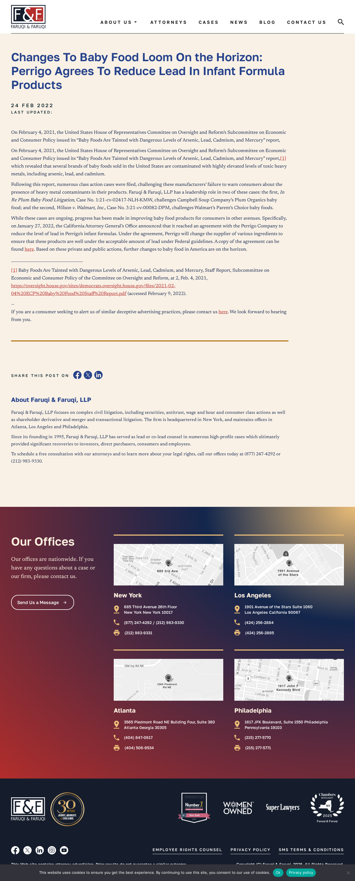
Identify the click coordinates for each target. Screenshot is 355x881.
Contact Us (307, 22)
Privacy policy (301, 872)
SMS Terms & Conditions (311, 849)
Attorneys (168, 22)
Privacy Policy (250, 849)
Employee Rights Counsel (187, 849)
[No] (348, 872)
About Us (116, 22)
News (239, 22)
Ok (278, 872)
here (29, 249)
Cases (209, 22)
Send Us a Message (38, 602)
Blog (267, 22)
